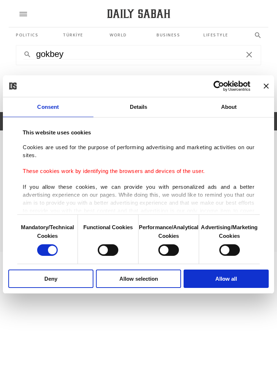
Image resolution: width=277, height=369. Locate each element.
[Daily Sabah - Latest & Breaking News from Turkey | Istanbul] (138, 13)
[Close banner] (266, 86)
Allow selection (138, 279)
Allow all (226, 279)
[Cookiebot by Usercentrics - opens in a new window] (218, 86)
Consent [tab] (48, 107)
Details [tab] (139, 107)
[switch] (108, 250)
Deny (50, 279)
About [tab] (229, 107)
